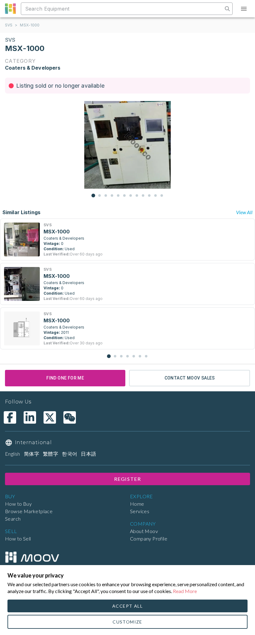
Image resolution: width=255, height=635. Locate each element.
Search (13, 519)
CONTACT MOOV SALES (190, 377)
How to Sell (18, 538)
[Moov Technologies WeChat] (69, 417)
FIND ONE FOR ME (65, 377)
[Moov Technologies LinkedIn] (30, 417)
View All (244, 212)
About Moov (144, 531)
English (12, 454)
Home (137, 504)
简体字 (31, 454)
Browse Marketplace (29, 511)
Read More (185, 591)
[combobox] (122, 8)
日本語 (88, 454)
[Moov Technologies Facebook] (10, 417)
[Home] (32, 557)
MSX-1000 (29, 25)
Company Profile (148, 538)
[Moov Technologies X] (50, 417)
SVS (8, 25)
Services (139, 511)
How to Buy (18, 504)
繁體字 (50, 454)
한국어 (69, 454)
